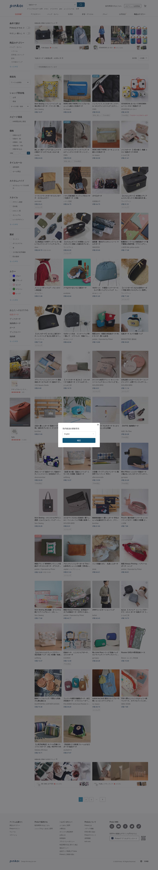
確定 (79, 440)
